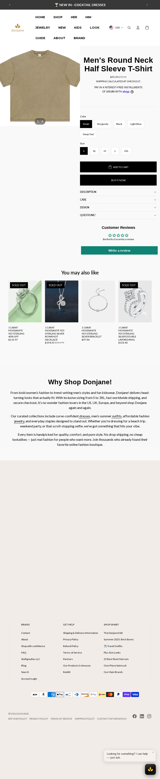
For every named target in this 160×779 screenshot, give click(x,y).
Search (25, 672)
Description (88, 191)
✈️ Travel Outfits (113, 646)
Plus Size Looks (112, 652)
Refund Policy (70, 646)
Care (83, 199)
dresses (84, 416)
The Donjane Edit (113, 632)
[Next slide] (147, 4)
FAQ (23, 652)
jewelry (19, 421)
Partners (68, 659)
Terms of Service (72, 652)
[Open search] (129, 27)
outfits (116, 416)
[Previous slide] (9, 4)
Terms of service (61, 718)
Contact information (111, 718)
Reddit (66, 672)
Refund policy (17, 718)
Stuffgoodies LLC (30, 659)
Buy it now (118, 180)
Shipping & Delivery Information (80, 632)
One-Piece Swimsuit (115, 665)
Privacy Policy (70, 639)
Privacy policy (38, 718)
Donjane (23, 713)
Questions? (87, 215)
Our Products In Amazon (77, 665)
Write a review (119, 250)
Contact (25, 632)
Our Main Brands (113, 672)
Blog (23, 665)
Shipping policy (85, 718)
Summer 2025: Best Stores (119, 639)
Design (84, 207)
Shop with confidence (33, 646)
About (24, 639)
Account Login (29, 678)
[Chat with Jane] (150, 769)
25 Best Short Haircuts (116, 659)
